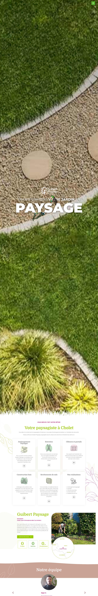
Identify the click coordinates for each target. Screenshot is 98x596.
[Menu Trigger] (93, 3)
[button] (13, 592)
